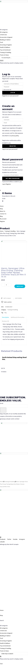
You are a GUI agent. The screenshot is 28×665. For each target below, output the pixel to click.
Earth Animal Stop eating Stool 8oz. (14, 358)
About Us (2, 211)
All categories (4, 32)
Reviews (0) (5, 321)
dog (5, 312)
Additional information (17, 317)
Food (1, 42)
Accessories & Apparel (6, 37)
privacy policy (15, 135)
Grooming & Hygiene (6, 45)
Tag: (2, 312)
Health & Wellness (5, 47)
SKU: (2, 307)
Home (1, 206)
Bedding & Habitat (5, 40)
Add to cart (20, 286)
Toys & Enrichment (5, 50)
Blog (1, 216)
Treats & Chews (4, 55)
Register (4, 96)
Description (5, 317)
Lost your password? (13, 96)
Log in (4, 149)
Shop (1, 209)
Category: (3, 310)
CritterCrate (3, 34)
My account (3, 219)
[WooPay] (14, 291)
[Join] (3, 410)
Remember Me (7, 89)
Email (1, 403)
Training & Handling (5, 52)
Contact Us (3, 214)
